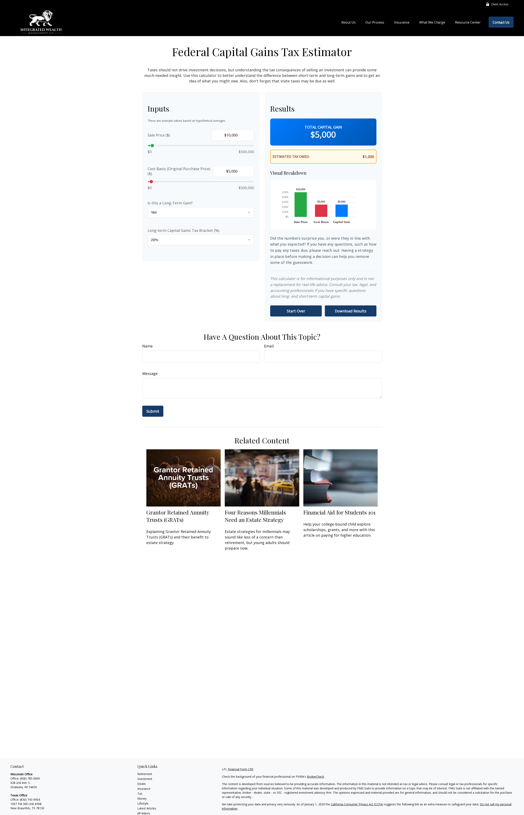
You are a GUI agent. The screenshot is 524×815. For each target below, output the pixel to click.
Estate (141, 784)
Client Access (499, 4)
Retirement (144, 774)
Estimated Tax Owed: (291, 156)
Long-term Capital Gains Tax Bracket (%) (183, 230)
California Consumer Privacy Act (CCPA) (357, 804)
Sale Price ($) (159, 135)
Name (147, 346)
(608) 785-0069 (30, 778)
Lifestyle (142, 803)
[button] (348, 22)
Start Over (296, 310)
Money (142, 798)
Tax (139, 794)
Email (269, 346)
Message (150, 373)
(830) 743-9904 (30, 799)
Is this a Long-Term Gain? (170, 202)
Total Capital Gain (323, 127)
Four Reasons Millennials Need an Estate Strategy (255, 516)
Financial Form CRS (240, 769)
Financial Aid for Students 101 (339, 512)
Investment (144, 779)
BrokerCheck (315, 777)
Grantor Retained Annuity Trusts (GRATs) (177, 516)
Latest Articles (146, 808)
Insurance (143, 789)
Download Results (350, 310)
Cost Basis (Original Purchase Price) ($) (179, 171)
